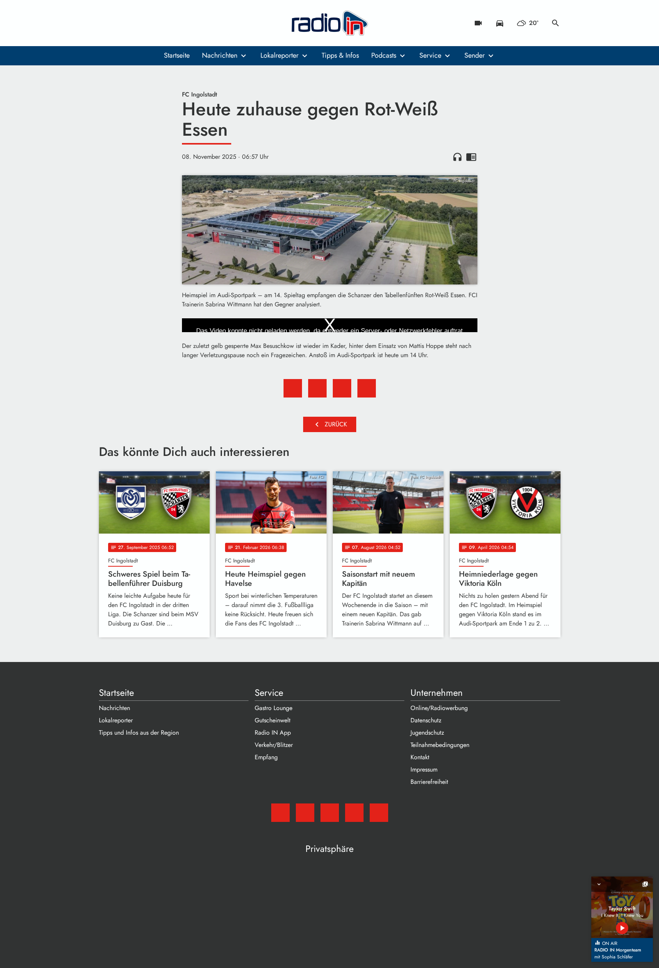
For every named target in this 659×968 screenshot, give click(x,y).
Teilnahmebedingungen (439, 744)
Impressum (423, 769)
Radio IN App (273, 732)
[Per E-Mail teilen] (366, 388)
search (555, 23)
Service (430, 55)
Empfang (266, 757)
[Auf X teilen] (317, 388)
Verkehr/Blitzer (274, 744)
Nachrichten (219, 55)
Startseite (177, 55)
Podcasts (383, 55)
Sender (474, 55)
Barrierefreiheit (429, 781)
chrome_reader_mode (471, 156)
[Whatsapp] (152, 23)
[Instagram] (137, 23)
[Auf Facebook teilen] (293, 388)
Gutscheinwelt (272, 720)
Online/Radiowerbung (439, 708)
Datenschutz (425, 720)
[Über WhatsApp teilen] (342, 388)
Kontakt (419, 757)
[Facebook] (122, 23)
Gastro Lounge (273, 708)
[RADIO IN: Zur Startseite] (329, 23)
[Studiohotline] (168, 23)
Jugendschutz (427, 732)
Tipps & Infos (340, 55)
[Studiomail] (106, 23)
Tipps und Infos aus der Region (139, 732)
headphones (457, 156)
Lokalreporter (279, 55)
